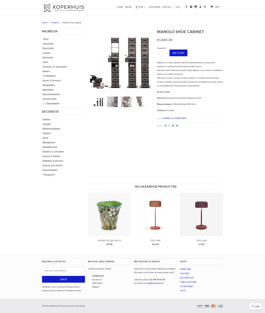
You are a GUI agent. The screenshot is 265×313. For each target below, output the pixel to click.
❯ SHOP (140, 6)
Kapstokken (48, 89)
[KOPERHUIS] (63, 8)
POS (61, 306)
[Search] (205, 8)
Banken (46, 71)
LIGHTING (184, 273)
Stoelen (46, 53)
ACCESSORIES (186, 286)
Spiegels (47, 124)
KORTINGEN (154, 7)
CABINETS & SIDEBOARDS (175, 118)
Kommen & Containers (53, 151)
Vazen (45, 137)
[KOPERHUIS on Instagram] (195, 8)
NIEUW (128, 7)
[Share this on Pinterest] (172, 125)
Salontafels (48, 43)
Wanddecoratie (50, 147)
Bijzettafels (48, 48)
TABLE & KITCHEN (188, 282)
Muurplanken (49, 85)
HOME (120, 7)
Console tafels (49, 98)
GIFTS (183, 290)
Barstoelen (48, 57)
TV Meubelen (49, 75)
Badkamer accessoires (53, 160)
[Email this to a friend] (176, 125)
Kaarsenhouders (50, 170)
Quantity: (161, 48)
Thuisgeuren (49, 174)
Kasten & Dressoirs (52, 80)
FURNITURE (185, 269)
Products (55, 22)
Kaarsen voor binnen (52, 165)
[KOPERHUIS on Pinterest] (191, 8)
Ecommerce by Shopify (76, 306)
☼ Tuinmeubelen (51, 103)
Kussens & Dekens (51, 156)
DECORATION (186, 278)
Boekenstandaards (51, 128)
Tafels (46, 39)
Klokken (46, 119)
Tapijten (47, 133)
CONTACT (167, 7)
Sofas (45, 62)
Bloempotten (49, 142)
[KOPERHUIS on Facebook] (186, 8)
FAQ (179, 6)
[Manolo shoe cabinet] (121, 61)
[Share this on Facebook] (169, 125)
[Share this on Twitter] (165, 125)
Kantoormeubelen (51, 94)
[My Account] (200, 8)
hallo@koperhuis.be (155, 283)
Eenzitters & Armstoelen (55, 66)
